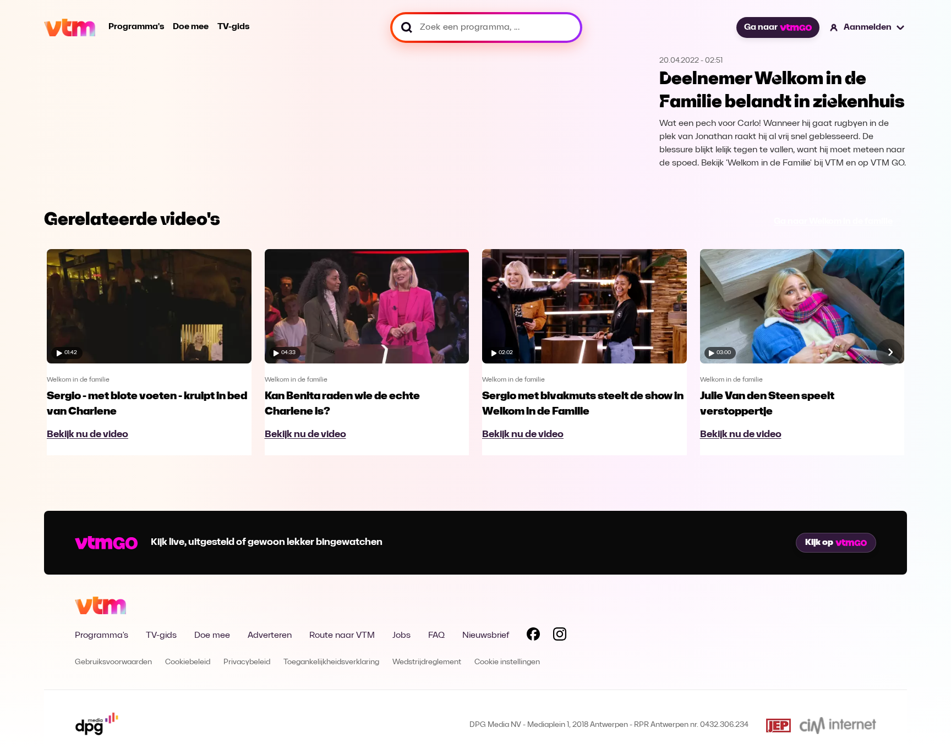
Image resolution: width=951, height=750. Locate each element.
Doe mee (191, 27)
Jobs (401, 635)
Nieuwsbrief (485, 635)
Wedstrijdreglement (426, 662)
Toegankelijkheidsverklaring (331, 662)
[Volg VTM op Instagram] (559, 636)
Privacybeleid (246, 662)
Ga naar (761, 27)
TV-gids (233, 27)
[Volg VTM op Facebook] (533, 636)
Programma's (136, 27)
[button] (867, 27)
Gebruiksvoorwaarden (113, 662)
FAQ (436, 635)
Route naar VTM (342, 635)
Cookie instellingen (507, 662)
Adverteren (270, 635)
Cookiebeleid (187, 662)
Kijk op (819, 542)
